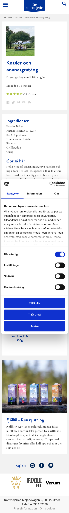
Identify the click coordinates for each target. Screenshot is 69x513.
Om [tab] (56, 193)
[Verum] (53, 482)
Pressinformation (25, 508)
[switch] (60, 265)
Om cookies (48, 508)
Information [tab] (34, 193)
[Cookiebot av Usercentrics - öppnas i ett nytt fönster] (49, 183)
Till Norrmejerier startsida (34, 6)
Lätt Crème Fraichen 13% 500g (19, 336)
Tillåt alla (34, 303)
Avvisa (34, 326)
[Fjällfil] (34, 482)
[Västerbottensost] (16, 482)
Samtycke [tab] (12, 193)
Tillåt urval (34, 314)
